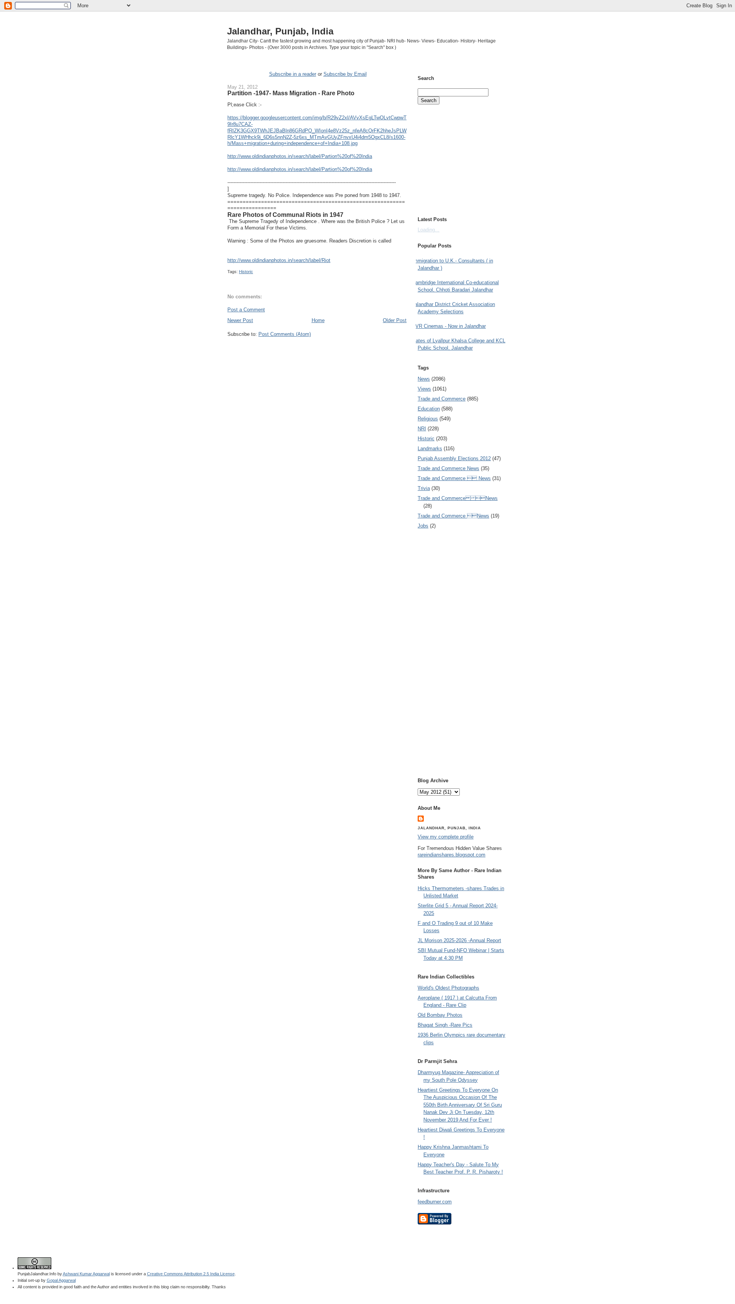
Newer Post (240, 320)
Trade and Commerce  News (454, 478)
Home (318, 320)
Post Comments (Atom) (284, 334)
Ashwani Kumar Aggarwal (86, 1273)
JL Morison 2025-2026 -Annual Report (459, 940)
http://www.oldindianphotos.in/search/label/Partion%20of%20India (299, 156)
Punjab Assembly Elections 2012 (454, 458)
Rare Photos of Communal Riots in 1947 (285, 214)
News (424, 379)
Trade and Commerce (442, 399)
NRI (422, 428)
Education (429, 409)
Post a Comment (246, 310)
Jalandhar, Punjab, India (280, 31)
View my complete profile (446, 837)
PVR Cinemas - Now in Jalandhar (449, 326)
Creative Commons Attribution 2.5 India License (191, 1273)
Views (424, 389)
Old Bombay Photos (440, 1015)
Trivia (424, 488)
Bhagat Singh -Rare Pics (445, 1025)
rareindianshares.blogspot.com (451, 855)
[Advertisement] (317, 352)
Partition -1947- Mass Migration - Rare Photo (290, 93)
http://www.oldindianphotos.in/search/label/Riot (278, 260)
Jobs (423, 526)
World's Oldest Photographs (448, 988)
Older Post (395, 320)
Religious (428, 419)
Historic (246, 271)
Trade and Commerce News (458, 498)
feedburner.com (435, 1202)
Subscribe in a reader (292, 74)
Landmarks (430, 448)
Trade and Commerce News (448, 468)
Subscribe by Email (345, 74)
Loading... (428, 230)
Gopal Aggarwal (61, 1280)
